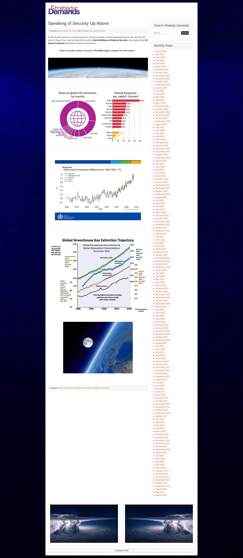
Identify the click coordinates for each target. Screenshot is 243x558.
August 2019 (161, 307)
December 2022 (162, 185)
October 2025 (161, 82)
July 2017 (159, 383)
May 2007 (159, 492)
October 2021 (161, 228)
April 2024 (160, 136)
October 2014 (161, 483)
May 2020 (159, 279)
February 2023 (162, 179)
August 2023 (161, 161)
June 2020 (160, 276)
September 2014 (162, 486)
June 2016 (160, 422)
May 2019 (159, 316)
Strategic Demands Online (93, 31)
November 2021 (162, 225)
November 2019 (162, 297)
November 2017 (162, 370)
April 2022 (160, 209)
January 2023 (161, 182)
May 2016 (159, 425)
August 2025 (161, 88)
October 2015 (161, 446)
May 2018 (159, 352)
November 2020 (162, 261)
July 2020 (159, 273)
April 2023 (160, 173)
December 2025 (162, 76)
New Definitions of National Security (110, 40)
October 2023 (161, 155)
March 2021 (160, 249)
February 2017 (162, 398)
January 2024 (161, 146)
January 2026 (161, 73)
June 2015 (160, 459)
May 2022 (159, 206)
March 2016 (160, 431)
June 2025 (160, 94)
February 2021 (162, 252)
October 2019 (161, 301)
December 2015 (162, 440)
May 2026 (159, 60)
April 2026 (160, 63)
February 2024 (162, 142)
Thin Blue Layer (101, 51)
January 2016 (161, 437)
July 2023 (159, 164)
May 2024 (159, 133)
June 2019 (160, 313)
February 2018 (162, 361)
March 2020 (160, 285)
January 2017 (161, 401)
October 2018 (161, 337)
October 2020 (161, 264)
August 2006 (161, 495)
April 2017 (160, 392)
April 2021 (160, 246)
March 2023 (160, 176)
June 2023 (160, 167)
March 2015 (160, 468)
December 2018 (162, 331)
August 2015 (161, 452)
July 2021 (159, 237)
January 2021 (161, 255)
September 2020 (162, 267)
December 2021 (162, 221)
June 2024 (160, 130)
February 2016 (162, 434)
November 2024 (162, 115)
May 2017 (159, 389)
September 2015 (162, 449)
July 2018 (159, 346)
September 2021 (162, 231)
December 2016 (162, 404)
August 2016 (161, 416)
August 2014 (161, 489)
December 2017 (162, 367)
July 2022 (159, 200)
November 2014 (162, 480)
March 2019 (160, 322)
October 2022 (161, 191)
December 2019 (162, 294)
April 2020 (160, 282)
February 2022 (162, 215)
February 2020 (162, 288)
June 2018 (160, 349)
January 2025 (161, 109)
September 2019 (162, 304)
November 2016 (162, 407)
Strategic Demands (100, 388)
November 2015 (162, 443)
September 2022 (162, 194)
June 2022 (160, 203)
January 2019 (161, 328)
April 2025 (160, 100)
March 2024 (160, 139)
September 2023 (162, 158)
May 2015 (159, 462)
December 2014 (162, 477)
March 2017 (160, 395)
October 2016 (161, 410)
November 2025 (162, 79)
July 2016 (159, 419)
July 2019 (159, 310)
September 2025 (162, 85)
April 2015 (160, 465)
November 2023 (162, 152)
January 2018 (161, 364)
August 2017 (161, 380)
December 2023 (162, 149)
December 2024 (162, 112)
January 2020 (161, 291)
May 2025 (159, 97)
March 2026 (160, 66)
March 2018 (160, 358)
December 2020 (162, 258)
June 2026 (160, 57)
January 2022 (161, 218)
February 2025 (162, 106)
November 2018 (162, 334)
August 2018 (161, 343)
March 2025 (160, 103)
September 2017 (162, 377)
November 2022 (162, 188)
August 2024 (161, 124)
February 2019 (162, 325)
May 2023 (159, 170)
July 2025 (159, 91)
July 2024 (159, 127)
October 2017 (161, 373)
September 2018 (162, 340)
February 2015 (162, 471)
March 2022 (160, 212)
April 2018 (160, 355)
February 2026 (162, 70)
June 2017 (160, 386)
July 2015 (159, 456)
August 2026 (161, 51)
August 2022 (161, 197)
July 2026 (159, 54)
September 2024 (162, 121)
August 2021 (161, 234)
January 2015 (161, 474)
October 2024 (161, 118)
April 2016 (160, 428)
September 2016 (162, 413)
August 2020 (161, 270)
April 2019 (160, 319)
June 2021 (160, 240)
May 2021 (159, 243)
